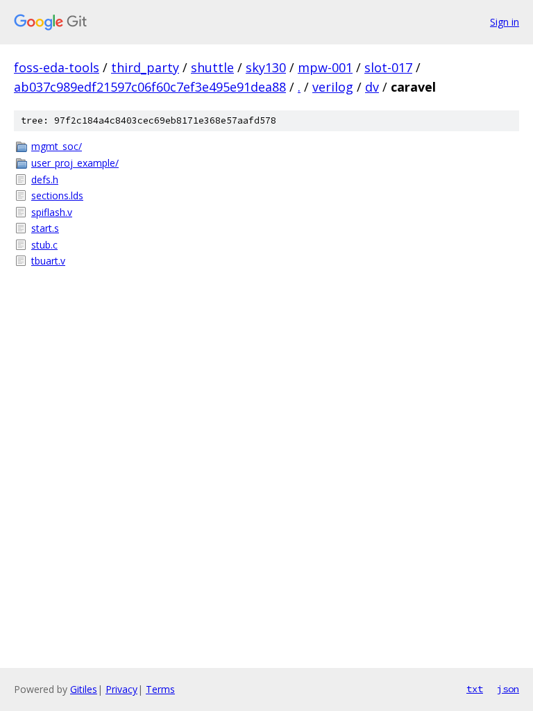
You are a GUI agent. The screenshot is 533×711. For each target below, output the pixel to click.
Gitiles (83, 689)
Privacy (121, 689)
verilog (332, 86)
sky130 (266, 67)
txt (474, 689)
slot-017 (388, 67)
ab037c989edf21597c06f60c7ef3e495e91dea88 (150, 86)
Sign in (504, 21)
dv (372, 86)
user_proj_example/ (75, 162)
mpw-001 (325, 67)
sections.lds (57, 195)
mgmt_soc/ (56, 146)
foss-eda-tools (56, 67)
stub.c (44, 244)
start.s (45, 228)
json (508, 689)
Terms (160, 689)
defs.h (44, 179)
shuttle (212, 67)
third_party (145, 67)
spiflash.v (51, 212)
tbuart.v (48, 260)
